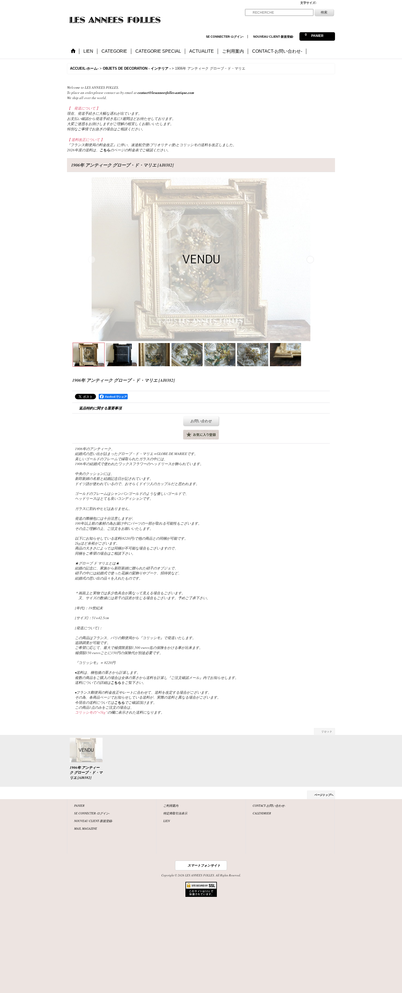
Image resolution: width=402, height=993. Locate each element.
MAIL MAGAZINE (85, 828)
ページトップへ (323, 795)
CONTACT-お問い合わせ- (269, 805)
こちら (105, 149)
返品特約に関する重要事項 (100, 408)
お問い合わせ (201, 420)
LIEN (166, 821)
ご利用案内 (170, 805)
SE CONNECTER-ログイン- (225, 36)
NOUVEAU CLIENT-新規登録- (273, 36)
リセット (326, 731)
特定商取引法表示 (175, 813)
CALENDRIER (262, 813)
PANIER (79, 805)
